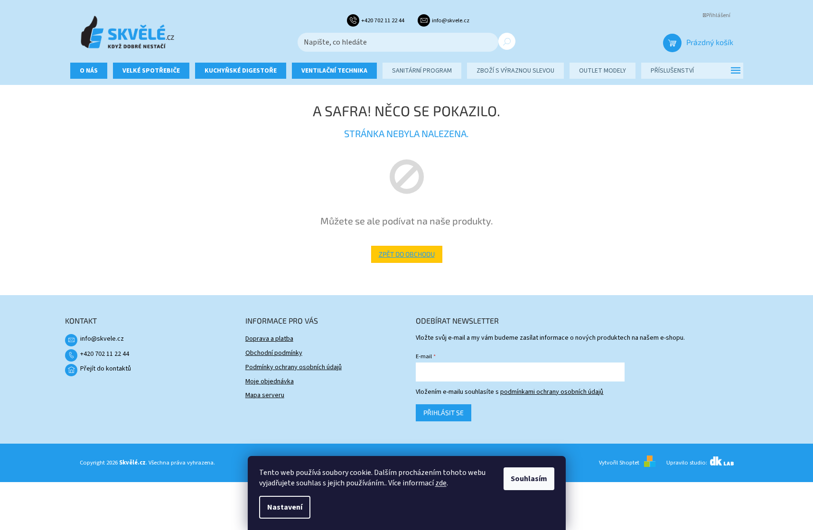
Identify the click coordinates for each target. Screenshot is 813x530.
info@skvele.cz (102, 339)
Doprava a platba (269, 339)
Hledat (506, 41)
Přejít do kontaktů (105, 368)
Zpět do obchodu (407, 254)
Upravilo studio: (687, 462)
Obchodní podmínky (273, 353)
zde (441, 483)
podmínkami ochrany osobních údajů (551, 392)
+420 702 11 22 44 (104, 354)
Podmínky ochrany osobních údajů (293, 367)
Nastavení (284, 507)
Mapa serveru (264, 395)
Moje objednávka (269, 381)
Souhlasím (529, 479)
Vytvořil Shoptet (619, 462)
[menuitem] (88, 71)
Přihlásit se (443, 413)
